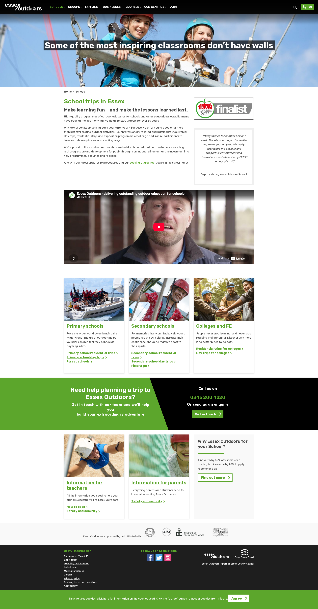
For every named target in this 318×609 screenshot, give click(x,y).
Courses (132, 6)
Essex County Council (242, 563)
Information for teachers (85, 485)
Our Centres (154, 6)
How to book (76, 507)
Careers (68, 574)
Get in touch (205, 414)
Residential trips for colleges (218, 349)
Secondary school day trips (152, 361)
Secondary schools (152, 326)
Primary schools (85, 326)
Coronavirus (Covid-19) (76, 556)
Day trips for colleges (212, 353)
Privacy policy (72, 578)
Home (68, 91)
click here (103, 598)
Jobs (173, 6)
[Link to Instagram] (167, 560)
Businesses (112, 6)
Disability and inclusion (76, 563)
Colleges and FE (214, 326)
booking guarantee (142, 162)
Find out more (213, 477)
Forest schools (78, 361)
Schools (56, 6)
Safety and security (82, 511)
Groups (74, 6)
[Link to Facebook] (150, 560)
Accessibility (71, 585)
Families (91, 6)
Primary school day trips (85, 357)
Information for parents (158, 482)
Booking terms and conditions (80, 582)
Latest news (70, 567)
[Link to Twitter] (159, 560)
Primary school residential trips (91, 353)
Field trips (139, 366)
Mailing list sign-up (74, 571)
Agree (236, 598)
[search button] (295, 7)
